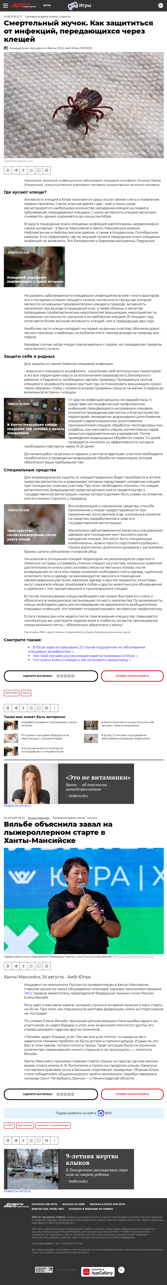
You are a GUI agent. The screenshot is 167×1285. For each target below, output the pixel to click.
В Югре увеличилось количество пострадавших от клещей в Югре (42, 750)
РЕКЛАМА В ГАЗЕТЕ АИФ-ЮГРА (107, 1204)
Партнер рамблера (67, 1270)
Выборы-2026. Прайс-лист (48, 1209)
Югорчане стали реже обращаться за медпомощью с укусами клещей (45, 737)
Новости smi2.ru (17, 806)
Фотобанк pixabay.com (18, 160)
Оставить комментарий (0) (132, 676)
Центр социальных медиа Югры (133, 956)
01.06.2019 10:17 (13, 16)
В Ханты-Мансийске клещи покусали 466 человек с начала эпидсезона (127, 724)
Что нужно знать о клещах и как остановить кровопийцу (80, 660)
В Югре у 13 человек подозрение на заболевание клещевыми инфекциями (125, 737)
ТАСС (28, 993)
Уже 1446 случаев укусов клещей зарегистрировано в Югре (84, 656)
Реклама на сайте (73, 1204)
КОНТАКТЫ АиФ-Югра (44, 1204)
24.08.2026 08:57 (14, 817)
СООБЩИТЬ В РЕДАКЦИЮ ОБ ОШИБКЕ (91, 1209)
